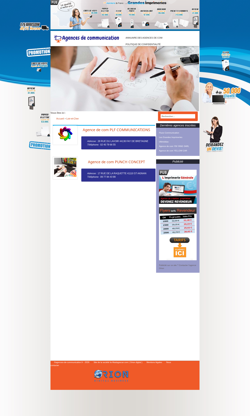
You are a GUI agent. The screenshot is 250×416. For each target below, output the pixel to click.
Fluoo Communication (169, 133)
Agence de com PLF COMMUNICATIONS (116, 129)
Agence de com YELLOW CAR (173, 151)
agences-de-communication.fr (69, 362)
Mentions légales (155, 362)
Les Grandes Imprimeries (170, 137)
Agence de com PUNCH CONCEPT (116, 161)
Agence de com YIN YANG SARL (174, 146)
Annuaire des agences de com (144, 38)
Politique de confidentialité (143, 44)
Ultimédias (164, 142)
